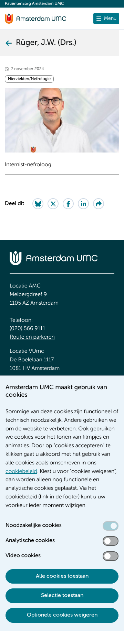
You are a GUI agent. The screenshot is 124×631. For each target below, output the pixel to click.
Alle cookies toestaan (62, 576)
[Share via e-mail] (98, 203)
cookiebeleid (21, 471)
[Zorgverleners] (8, 43)
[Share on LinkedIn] (83, 203)
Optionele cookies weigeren (62, 615)
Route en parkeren (32, 337)
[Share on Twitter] (53, 203)
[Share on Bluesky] (37, 203)
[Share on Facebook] (68, 203)
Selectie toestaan (62, 595)
